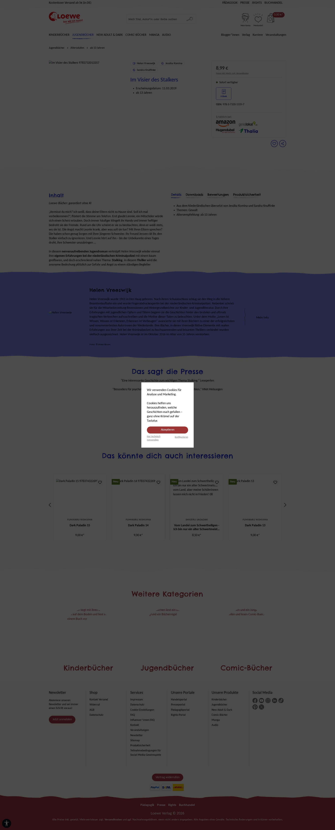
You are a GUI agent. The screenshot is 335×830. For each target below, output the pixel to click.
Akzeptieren (167, 429)
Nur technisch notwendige (153, 438)
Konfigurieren (181, 437)
